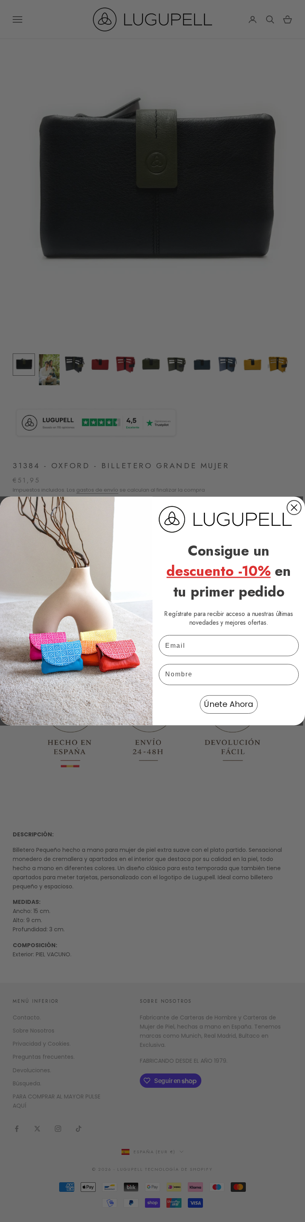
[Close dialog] (294, 507)
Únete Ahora (228, 704)
